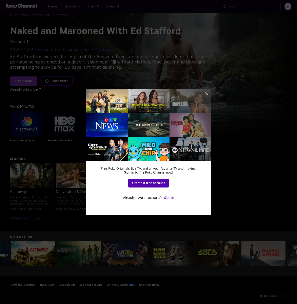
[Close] (207, 93)
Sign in (169, 197)
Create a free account (148, 183)
